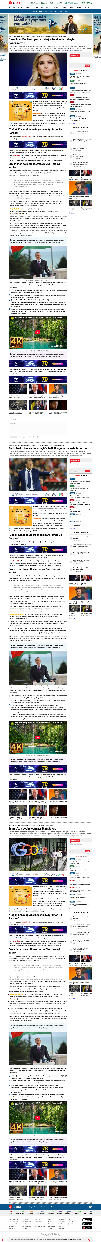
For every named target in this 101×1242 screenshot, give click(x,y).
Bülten (46, 11)
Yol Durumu (77, 1212)
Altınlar (50, 1219)
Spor (42, 7)
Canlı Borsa (37, 1219)
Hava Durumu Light (13, 1219)
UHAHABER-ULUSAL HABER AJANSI (17, 36)
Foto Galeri (55, 7)
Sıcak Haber (61, 1228)
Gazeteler (79, 7)
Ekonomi (35, 7)
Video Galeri (61, 1221)
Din (51, 11)
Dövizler (50, 1221)
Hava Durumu (40, 1212)
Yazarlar (71, 7)
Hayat (60, 11)
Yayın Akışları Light (26, 1221)
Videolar (63, 7)
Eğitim (55, 11)
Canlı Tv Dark (25, 1219)
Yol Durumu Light (13, 1224)
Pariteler (68, 1212)
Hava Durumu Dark (13, 1221)
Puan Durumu (50, 1212)
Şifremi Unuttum (72, 1224)
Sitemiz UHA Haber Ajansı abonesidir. (9, 1239)
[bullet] (30, 437)
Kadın (48, 7)
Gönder (13, 437)
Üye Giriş (70, 1219)
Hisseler (59, 1212)
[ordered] (28, 437)
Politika (66, 11)
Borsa (10, 1212)
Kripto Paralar (88, 1212)
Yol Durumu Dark (13, 1226)
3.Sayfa (35, 11)
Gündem (27, 7)
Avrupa (40, 11)
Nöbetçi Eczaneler (26, 1226)
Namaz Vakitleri (19, 1212)
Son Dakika (12, 7)
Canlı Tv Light (12, 1228)
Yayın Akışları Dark (26, 1224)
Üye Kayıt (70, 1221)
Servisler (20, 7)
